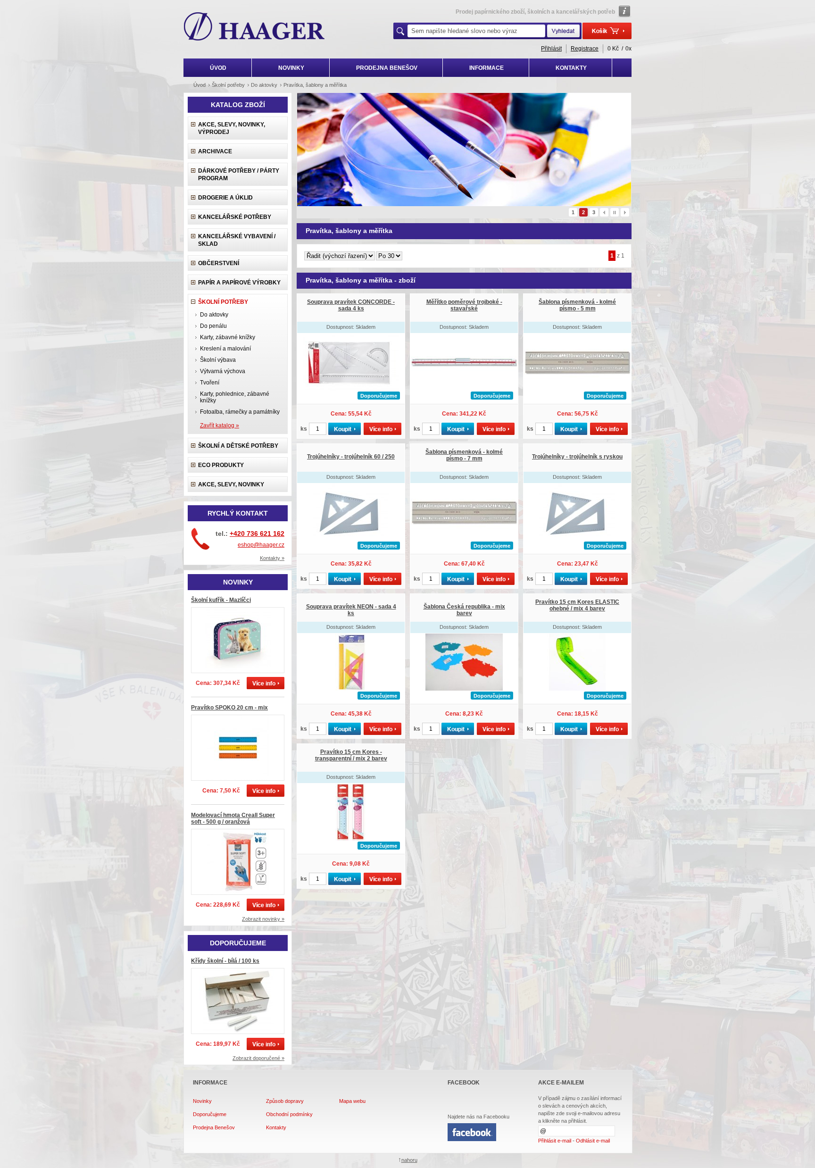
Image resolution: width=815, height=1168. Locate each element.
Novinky (202, 1101)
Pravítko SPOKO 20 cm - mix (229, 707)
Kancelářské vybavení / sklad (236, 240)
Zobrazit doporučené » (258, 1058)
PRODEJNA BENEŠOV (386, 68)
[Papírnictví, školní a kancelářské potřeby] (254, 27)
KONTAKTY (571, 68)
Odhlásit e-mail (593, 1140)
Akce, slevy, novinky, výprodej (231, 128)
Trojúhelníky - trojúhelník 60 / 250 (351, 456)
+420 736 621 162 (257, 533)
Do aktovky (214, 314)
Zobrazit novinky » (263, 919)
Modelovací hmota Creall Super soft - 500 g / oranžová (233, 818)
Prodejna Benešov (214, 1127)
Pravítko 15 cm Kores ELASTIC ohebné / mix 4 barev (577, 605)
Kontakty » (272, 558)
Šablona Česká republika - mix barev (464, 610)
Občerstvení (218, 263)
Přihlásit (551, 48)
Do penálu (213, 326)
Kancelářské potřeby (234, 217)
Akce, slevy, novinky (231, 484)
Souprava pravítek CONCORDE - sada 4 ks (351, 305)
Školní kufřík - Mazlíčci (221, 600)
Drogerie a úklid (225, 197)
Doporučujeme (209, 1114)
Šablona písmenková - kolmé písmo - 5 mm (577, 305)
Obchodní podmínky (289, 1114)
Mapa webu (352, 1101)
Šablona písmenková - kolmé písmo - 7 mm (464, 455)
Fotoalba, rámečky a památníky (240, 412)
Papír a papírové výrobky (239, 282)
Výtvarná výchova (222, 371)
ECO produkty (221, 465)
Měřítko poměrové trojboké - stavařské (464, 305)
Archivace (215, 151)
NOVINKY (291, 68)
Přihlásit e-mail (554, 1140)
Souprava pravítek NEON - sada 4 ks (351, 610)
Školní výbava (218, 360)
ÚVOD (218, 68)
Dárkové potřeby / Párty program (238, 174)
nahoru (409, 1160)
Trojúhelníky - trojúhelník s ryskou (577, 456)
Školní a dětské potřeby (238, 445)
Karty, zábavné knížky (227, 337)
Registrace (585, 48)
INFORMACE (486, 68)
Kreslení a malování (225, 348)
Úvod (199, 85)
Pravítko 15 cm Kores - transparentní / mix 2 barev (351, 755)
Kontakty (276, 1127)
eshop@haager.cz (261, 545)
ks (303, 428)
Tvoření (209, 382)
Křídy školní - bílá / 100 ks (225, 961)
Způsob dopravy (285, 1101)
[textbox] (476, 31)
